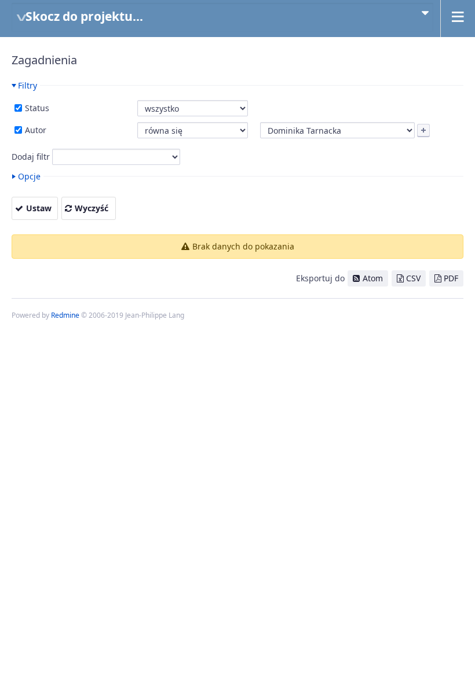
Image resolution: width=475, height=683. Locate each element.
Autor (34, 129)
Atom (373, 278)
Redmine (65, 315)
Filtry (27, 85)
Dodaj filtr (31, 156)
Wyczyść (91, 208)
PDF (451, 278)
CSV (413, 278)
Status (36, 107)
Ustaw (39, 208)
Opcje (29, 176)
